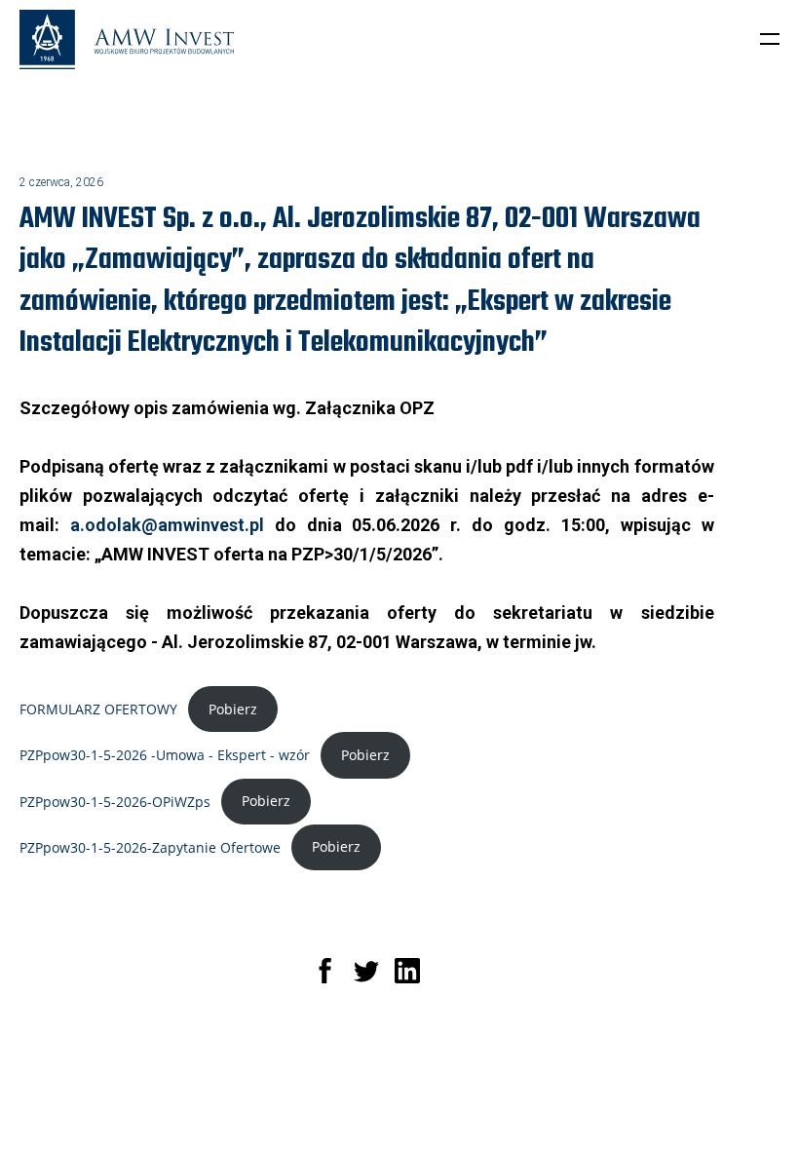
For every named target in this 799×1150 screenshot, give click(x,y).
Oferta (529, 1098)
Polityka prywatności (522, 1113)
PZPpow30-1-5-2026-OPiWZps (114, 800)
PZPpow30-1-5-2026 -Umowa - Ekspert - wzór (164, 755)
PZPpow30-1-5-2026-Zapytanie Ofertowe (150, 846)
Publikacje (590, 1098)
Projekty (475, 1098)
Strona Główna (334, 1098)
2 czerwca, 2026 (61, 182)
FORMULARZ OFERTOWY (98, 709)
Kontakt (375, 1113)
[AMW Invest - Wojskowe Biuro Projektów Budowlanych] (126, 40)
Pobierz (233, 709)
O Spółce (413, 1098)
